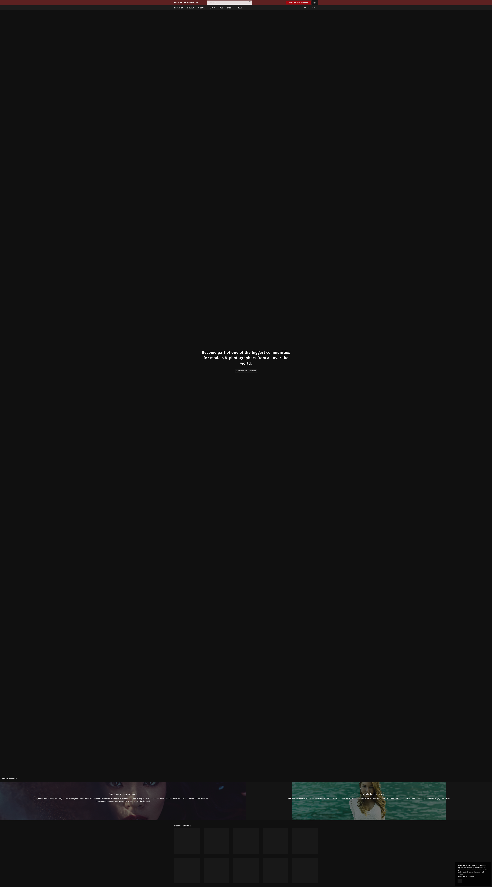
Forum (212, 8)
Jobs (221, 8)
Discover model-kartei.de (246, 371)
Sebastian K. (12, 778)
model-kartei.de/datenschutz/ (467, 876)
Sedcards (178, 8)
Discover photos (182, 826)
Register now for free (298, 2)
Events (230, 8)
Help (313, 7)
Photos (190, 8)
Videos (201, 8)
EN (308, 7)
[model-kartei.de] (186, 2)
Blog (240, 8)
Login (314, 2)
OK (459, 881)
